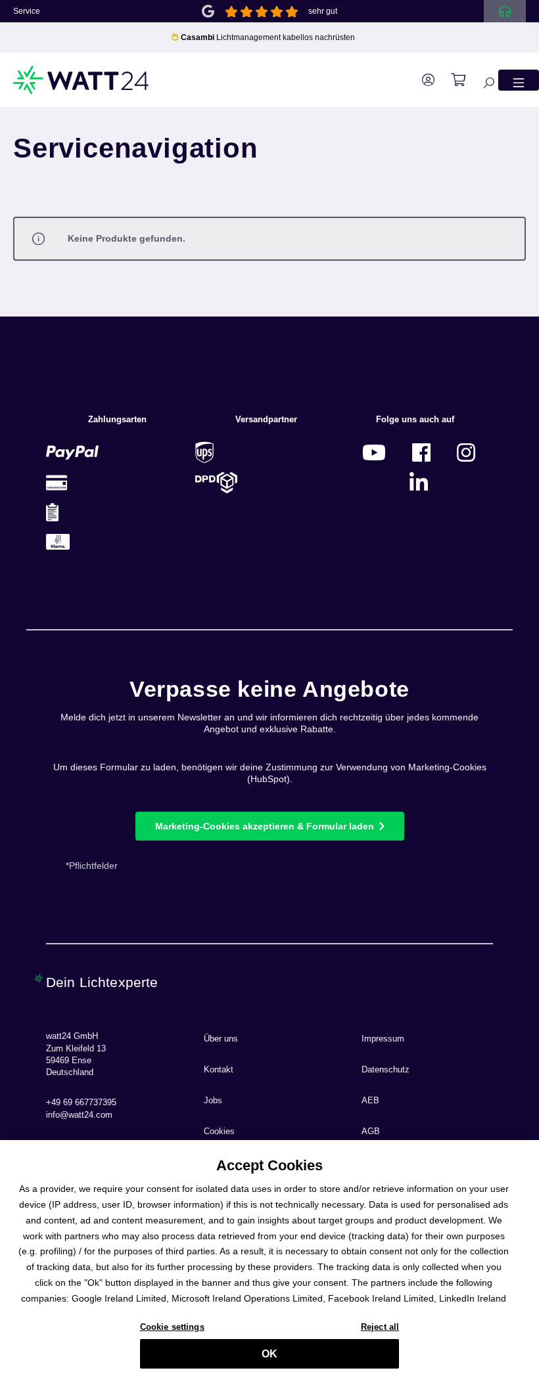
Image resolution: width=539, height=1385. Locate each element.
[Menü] (518, 80)
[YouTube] (374, 452)
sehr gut (322, 11)
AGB (371, 1131)
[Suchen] (482, 79)
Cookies (219, 1131)
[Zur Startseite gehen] (81, 80)
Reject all (380, 1327)
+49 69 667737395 (81, 1102)
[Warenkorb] (451, 80)
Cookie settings (172, 1327)
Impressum (383, 1039)
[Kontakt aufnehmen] (505, 11)
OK (269, 1353)
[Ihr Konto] (421, 80)
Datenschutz (386, 1069)
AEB (370, 1100)
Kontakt (218, 1069)
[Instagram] (466, 452)
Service (26, 11)
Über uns (221, 1039)
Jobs (213, 1100)
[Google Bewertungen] (208, 10)
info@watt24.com (79, 1115)
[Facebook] (421, 452)
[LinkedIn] (418, 481)
